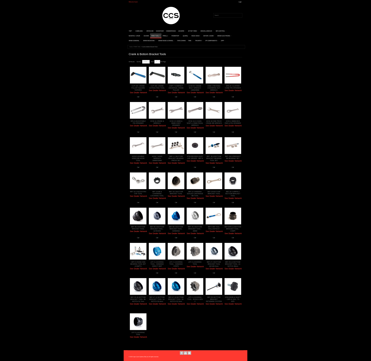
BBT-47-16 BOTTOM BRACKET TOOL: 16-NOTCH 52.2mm (176, 299)
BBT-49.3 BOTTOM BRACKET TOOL (138, 228)
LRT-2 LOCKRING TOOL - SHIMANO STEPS (176, 264)
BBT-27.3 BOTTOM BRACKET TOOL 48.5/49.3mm (214, 264)
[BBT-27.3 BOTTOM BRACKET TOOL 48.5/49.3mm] (214, 251)
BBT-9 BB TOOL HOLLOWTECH (214, 228)
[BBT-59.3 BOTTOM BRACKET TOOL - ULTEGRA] (157, 216)
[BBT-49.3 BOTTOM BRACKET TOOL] (138, 216)
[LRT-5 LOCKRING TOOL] (138, 321)
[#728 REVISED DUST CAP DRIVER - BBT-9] (195, 145)
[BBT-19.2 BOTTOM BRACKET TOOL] (176, 180)
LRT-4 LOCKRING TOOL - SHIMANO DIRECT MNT (157, 264)
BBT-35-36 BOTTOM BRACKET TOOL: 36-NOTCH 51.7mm (138, 299)
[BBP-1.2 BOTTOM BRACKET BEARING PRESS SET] (176, 145)
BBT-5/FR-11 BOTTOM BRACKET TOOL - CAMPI (233, 229)
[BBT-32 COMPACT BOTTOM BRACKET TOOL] (233, 180)
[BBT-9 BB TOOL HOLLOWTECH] (214, 216)
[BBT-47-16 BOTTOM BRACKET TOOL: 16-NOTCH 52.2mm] (176, 286)
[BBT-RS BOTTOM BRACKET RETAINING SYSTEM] (214, 286)
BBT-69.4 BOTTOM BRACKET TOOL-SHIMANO (176, 229)
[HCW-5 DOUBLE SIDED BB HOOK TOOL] (138, 145)
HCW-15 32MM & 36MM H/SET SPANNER (176, 123)
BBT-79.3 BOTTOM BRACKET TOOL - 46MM (195, 229)
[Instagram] (189, 353)
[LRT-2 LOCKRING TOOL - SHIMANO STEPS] (176, 251)
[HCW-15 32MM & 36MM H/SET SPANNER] (176, 110)
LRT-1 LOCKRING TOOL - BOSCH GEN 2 (195, 299)
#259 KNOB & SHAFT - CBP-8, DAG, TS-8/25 (233, 299)
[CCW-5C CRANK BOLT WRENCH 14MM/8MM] (195, 75)
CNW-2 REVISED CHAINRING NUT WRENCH (213, 88)
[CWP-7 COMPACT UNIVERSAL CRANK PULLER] (176, 75)
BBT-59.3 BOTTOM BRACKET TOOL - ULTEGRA (157, 229)
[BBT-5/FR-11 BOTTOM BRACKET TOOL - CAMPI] (233, 216)
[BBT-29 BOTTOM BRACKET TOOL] (214, 180)
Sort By (139, 61)
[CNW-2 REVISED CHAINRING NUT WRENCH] (214, 75)
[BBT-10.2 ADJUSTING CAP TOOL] (138, 180)
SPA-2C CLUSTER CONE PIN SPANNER (233, 87)
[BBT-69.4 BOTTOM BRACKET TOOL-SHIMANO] (176, 216)
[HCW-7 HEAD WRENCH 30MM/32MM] (157, 145)
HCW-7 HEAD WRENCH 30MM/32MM (157, 158)
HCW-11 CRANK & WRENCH (157, 122)
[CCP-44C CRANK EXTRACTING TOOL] (157, 75)
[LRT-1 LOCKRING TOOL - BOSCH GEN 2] (195, 286)
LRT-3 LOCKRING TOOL (195, 263)
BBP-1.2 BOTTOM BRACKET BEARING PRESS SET (176, 158)
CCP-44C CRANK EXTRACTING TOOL (157, 87)
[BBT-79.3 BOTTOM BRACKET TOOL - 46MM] (195, 216)
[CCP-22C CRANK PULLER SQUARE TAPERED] (138, 75)
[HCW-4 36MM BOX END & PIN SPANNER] (233, 110)
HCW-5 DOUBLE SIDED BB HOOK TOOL (138, 158)
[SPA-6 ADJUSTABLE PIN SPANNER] (138, 110)
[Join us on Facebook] (182, 353)
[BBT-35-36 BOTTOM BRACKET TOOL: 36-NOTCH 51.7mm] (138, 286)
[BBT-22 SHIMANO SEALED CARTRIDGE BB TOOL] (195, 180)
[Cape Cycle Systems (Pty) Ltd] (171, 15)
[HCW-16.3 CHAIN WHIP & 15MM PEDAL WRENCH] (195, 110)
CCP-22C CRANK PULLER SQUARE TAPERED (138, 88)
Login (240, 2)
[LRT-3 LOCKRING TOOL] (195, 251)
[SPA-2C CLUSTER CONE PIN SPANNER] (233, 75)
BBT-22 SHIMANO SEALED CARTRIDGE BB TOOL (195, 194)
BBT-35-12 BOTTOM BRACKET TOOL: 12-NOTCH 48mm (233, 264)
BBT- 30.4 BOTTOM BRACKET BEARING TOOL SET (214, 158)
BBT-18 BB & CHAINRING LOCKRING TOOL (157, 194)
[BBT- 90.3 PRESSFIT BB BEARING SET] (233, 145)
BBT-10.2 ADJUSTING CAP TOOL (138, 193)
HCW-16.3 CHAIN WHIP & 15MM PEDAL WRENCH (195, 123)
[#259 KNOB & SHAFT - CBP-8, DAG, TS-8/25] (233, 286)
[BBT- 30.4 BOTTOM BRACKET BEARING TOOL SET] (214, 145)
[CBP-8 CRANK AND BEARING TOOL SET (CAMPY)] (138, 251)
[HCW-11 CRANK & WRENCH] (157, 110)
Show (152, 61)
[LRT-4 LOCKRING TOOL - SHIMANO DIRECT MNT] (157, 251)
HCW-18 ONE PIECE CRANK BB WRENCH (214, 122)
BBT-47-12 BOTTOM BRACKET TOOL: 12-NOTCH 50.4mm (157, 299)
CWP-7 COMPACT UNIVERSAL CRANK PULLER (176, 88)
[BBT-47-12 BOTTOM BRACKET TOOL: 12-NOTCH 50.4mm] (157, 286)
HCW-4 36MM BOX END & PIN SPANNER (233, 122)
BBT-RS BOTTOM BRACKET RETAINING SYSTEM (214, 299)
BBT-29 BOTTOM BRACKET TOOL (214, 193)
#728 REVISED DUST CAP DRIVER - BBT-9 (195, 157)
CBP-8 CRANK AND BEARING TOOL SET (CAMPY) (138, 264)
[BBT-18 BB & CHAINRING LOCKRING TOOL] (157, 180)
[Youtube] (186, 353)
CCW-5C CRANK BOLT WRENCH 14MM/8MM (195, 88)
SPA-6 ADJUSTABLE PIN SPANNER (138, 122)
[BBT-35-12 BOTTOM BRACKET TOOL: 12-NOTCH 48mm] (233, 251)
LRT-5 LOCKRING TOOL (138, 333)
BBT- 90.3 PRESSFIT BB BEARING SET (233, 157)
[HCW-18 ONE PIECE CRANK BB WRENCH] (214, 110)
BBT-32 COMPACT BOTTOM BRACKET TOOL (232, 194)
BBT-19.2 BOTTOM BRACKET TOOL (176, 193)
